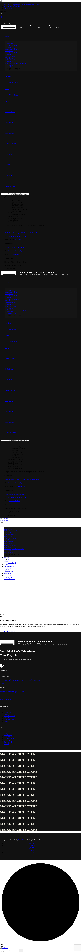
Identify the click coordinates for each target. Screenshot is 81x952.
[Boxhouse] (4, 518)
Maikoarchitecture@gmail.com (17, 236)
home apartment (10, 56)
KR (1, 17)
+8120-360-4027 (19, 240)
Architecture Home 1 (12, 45)
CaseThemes (22, 840)
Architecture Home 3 (12, 52)
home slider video (10, 67)
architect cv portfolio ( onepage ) (15, 63)
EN (1, 15)
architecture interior (11, 60)
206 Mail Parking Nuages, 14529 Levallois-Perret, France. (22, 233)
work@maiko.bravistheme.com (14, 247)
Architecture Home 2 (12, 49)
